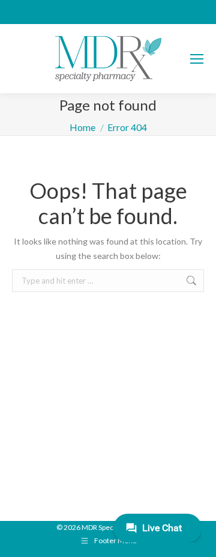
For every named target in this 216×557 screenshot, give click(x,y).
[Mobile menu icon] (197, 59)
